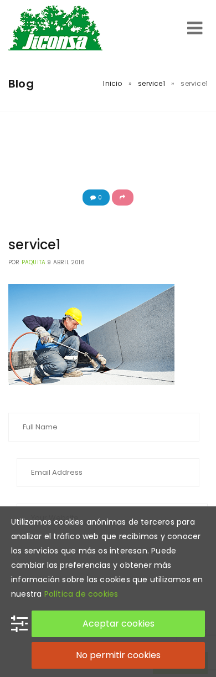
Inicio (112, 83)
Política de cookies (81, 593)
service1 (151, 83)
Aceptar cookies (119, 623)
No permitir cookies (118, 655)
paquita (33, 262)
